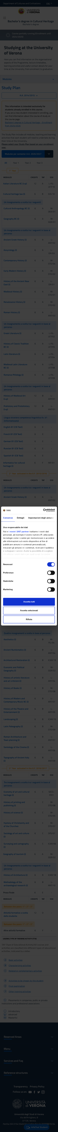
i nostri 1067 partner (19, 531)
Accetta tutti (29, 602)
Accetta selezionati (29, 610)
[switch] (51, 573)
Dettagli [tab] (20, 518)
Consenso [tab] (8, 518)
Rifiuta (29, 619)
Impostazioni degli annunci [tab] (41, 518)
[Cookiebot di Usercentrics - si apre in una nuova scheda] (43, 510)
